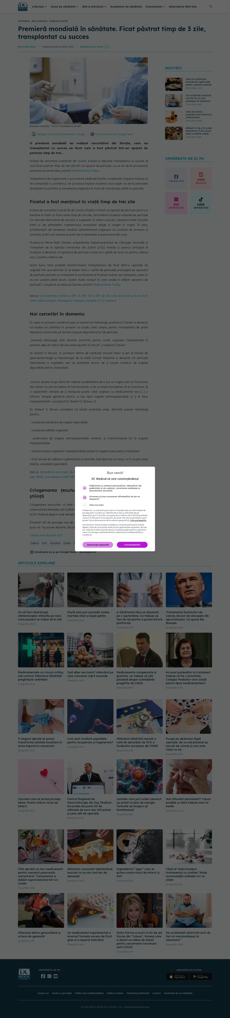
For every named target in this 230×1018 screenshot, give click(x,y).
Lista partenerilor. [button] (138, 520)
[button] (115, 505)
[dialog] (115, 509)
